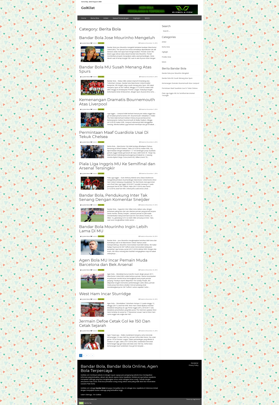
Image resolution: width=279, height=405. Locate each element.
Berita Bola (95, 18)
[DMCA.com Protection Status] (85, 403)
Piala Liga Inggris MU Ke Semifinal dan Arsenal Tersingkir (117, 166)
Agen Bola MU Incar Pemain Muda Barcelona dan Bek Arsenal (113, 262)
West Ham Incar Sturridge (105, 293)
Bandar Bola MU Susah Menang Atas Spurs (115, 69)
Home (83, 18)
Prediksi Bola (166, 57)
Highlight (136, 18)
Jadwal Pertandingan (121, 18)
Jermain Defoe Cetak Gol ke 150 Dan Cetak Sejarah (114, 323)
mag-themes (196, 399)
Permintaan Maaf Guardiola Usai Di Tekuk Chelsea (113, 134)
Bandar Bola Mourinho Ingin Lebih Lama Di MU (113, 228)
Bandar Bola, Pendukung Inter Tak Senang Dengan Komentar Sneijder (114, 197)
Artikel (105, 18)
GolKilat (88, 8)
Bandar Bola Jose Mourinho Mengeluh (117, 37)
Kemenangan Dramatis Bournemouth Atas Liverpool (117, 101)
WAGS (147, 18)
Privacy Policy (193, 365)
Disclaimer (194, 363)
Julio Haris (86, 43)
